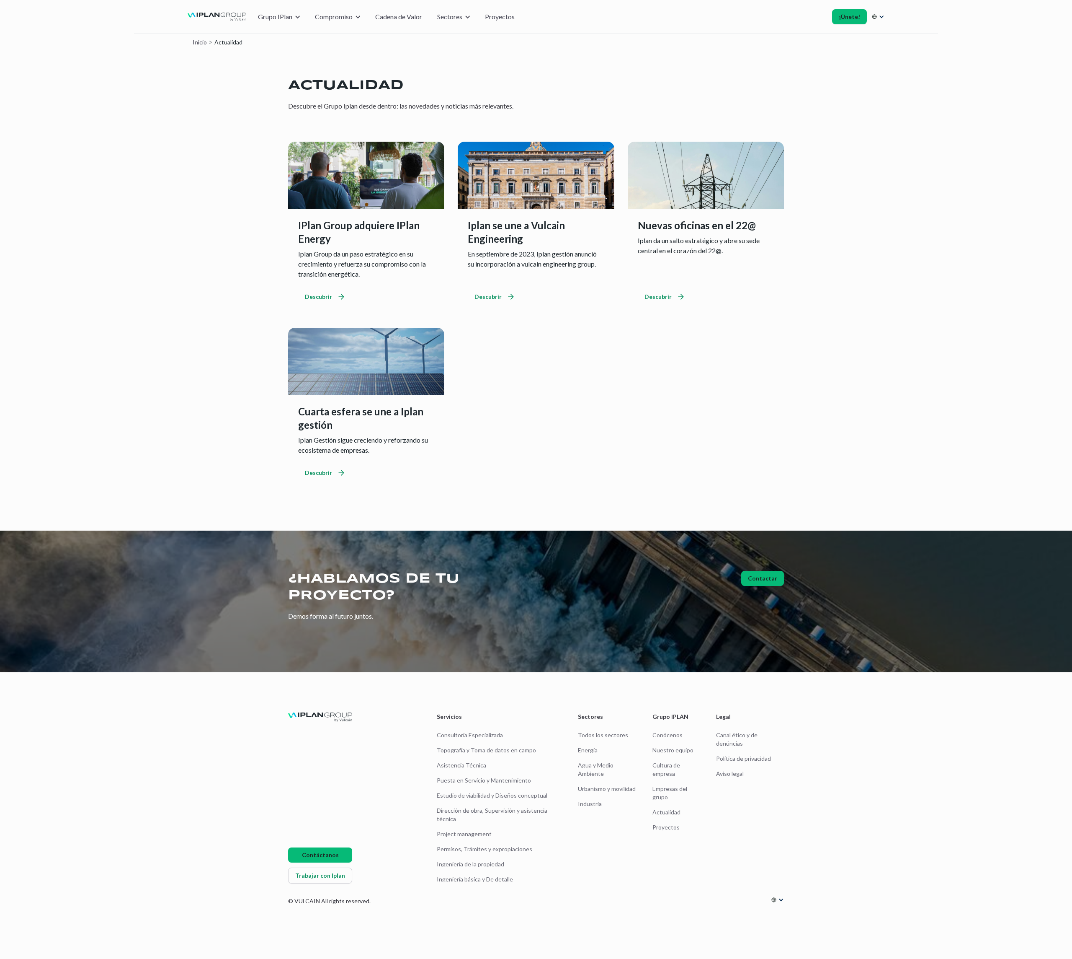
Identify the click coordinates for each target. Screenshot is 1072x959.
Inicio (200, 42)
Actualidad (666, 812)
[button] (279, 16)
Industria (590, 803)
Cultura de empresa (666, 769)
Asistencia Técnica (461, 765)
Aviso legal (730, 773)
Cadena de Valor (398, 17)
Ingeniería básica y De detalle (475, 879)
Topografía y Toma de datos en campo (486, 750)
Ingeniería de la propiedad (470, 864)
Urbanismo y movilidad (607, 788)
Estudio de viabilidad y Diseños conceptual (492, 795)
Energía (588, 750)
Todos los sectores (603, 735)
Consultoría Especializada (470, 735)
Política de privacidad (743, 758)
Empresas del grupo (669, 793)
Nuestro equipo (672, 750)
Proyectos (500, 17)
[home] (217, 16)
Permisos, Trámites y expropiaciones (484, 849)
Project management (464, 833)
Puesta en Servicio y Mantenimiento (484, 780)
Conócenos (667, 735)
